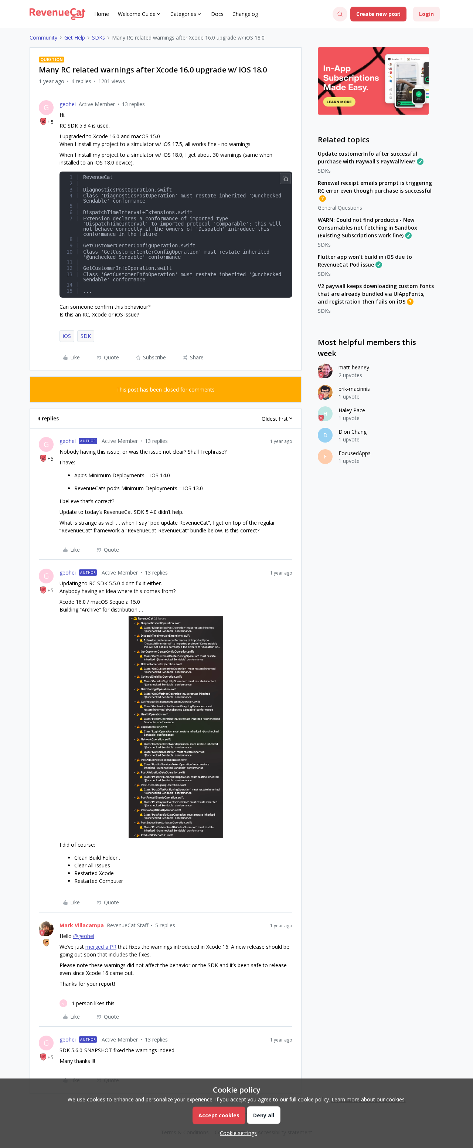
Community (43, 37)
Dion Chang (352, 431)
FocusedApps (354, 453)
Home (101, 13)
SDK (86, 335)
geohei (67, 104)
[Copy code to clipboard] (285, 178)
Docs (217, 13)
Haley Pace (351, 410)
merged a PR (100, 946)
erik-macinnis (354, 388)
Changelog (245, 13)
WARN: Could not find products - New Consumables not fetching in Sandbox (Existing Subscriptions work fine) (367, 227)
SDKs (98, 37)
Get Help (74, 37)
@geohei (83, 935)
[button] (378, 14)
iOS (67, 335)
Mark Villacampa (81, 925)
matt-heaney (353, 367)
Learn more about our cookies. (368, 1099)
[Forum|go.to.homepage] (57, 14)
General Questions (340, 207)
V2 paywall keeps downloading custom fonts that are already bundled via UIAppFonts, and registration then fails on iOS (376, 293)
